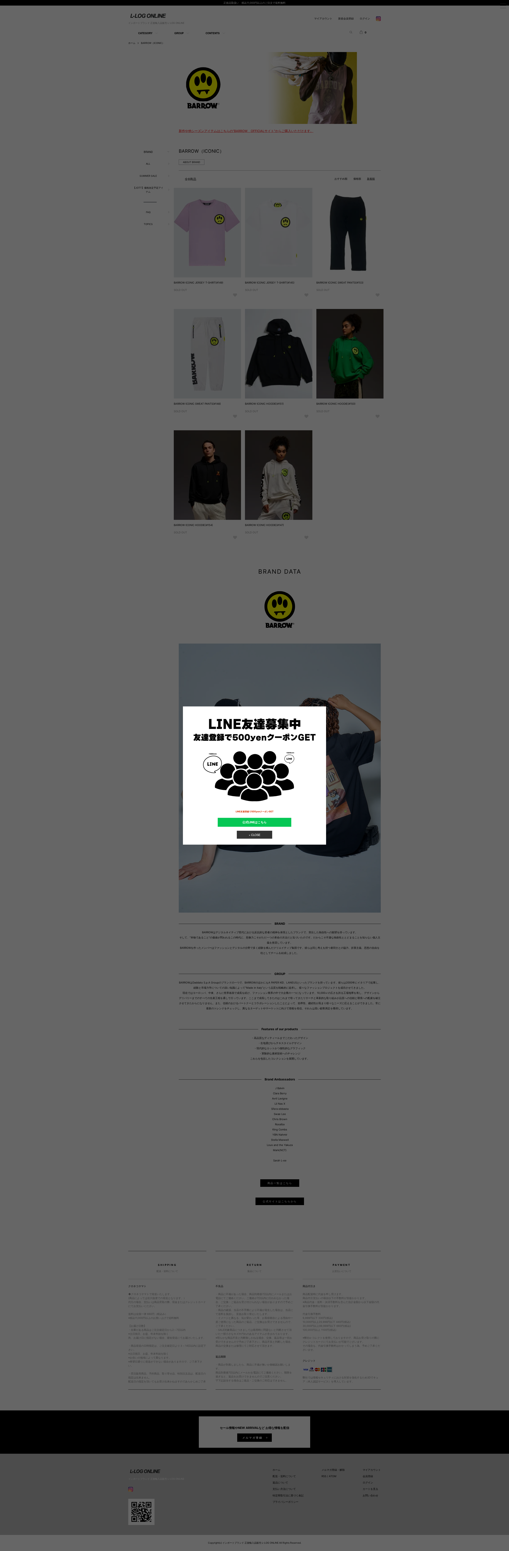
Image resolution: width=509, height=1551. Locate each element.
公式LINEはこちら (254, 822)
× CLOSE (254, 835)
